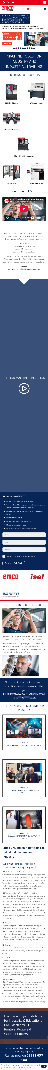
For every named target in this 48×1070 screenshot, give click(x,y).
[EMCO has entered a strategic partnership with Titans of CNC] (24, 778)
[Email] (12, 2)
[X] (8, 2)
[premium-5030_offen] (24, 144)
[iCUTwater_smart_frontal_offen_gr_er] (36, 172)
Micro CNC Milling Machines (24, 156)
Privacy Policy (30, 556)
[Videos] (24, 386)
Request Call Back (13, 563)
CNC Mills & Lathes (11, 103)
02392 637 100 (32, 1057)
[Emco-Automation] (12, 118)
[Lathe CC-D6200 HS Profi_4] (36, 91)
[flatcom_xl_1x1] (12, 172)
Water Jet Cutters (36, 183)
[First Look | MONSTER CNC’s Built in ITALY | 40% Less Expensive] (24, 824)
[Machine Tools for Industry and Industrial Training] (24, 732)
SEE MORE (7, 43)
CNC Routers (11, 183)
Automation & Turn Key (11, 130)
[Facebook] (4, 2)
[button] (45, 2)
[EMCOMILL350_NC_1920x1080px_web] (12, 91)
